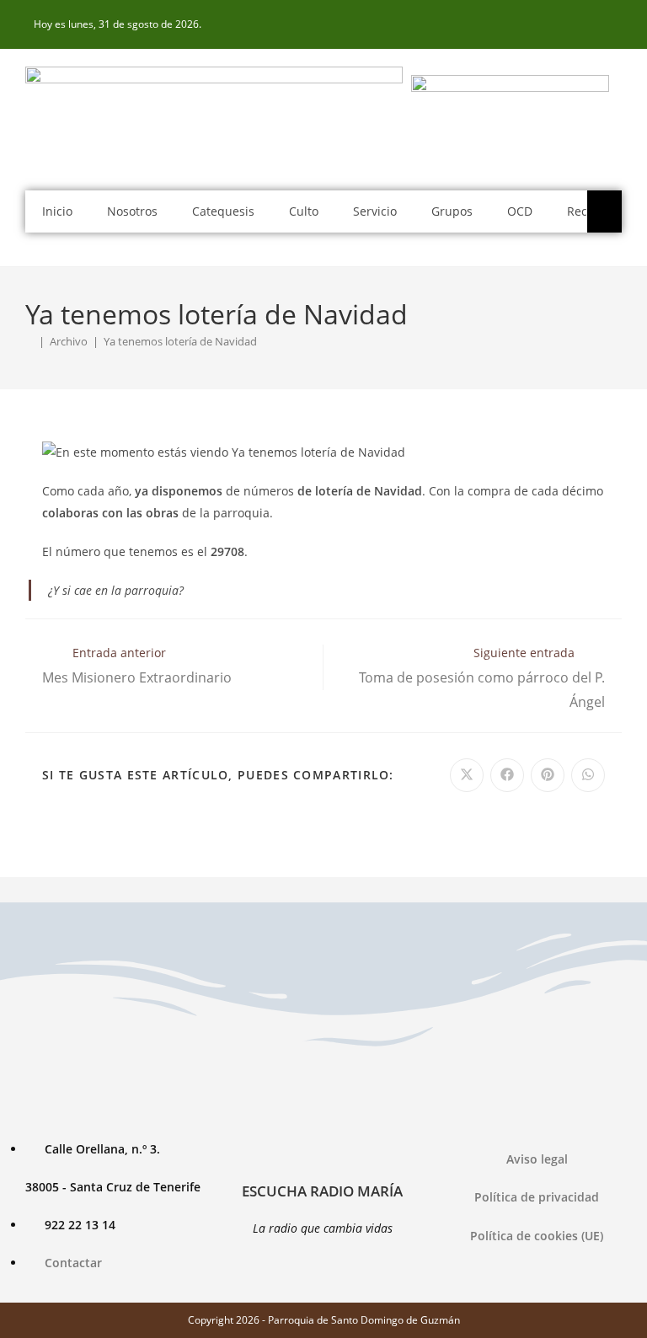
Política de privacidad (536, 1197)
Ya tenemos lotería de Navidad (180, 341)
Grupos (452, 211)
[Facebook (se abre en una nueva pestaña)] (612, 24)
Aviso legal (537, 1159)
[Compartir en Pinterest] (547, 775)
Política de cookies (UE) (536, 1236)
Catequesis (223, 211)
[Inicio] (29, 341)
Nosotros (132, 211)
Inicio (57, 211)
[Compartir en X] (467, 775)
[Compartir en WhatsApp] (588, 775)
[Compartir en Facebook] (507, 775)
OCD (519, 211)
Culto (303, 211)
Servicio (375, 211)
